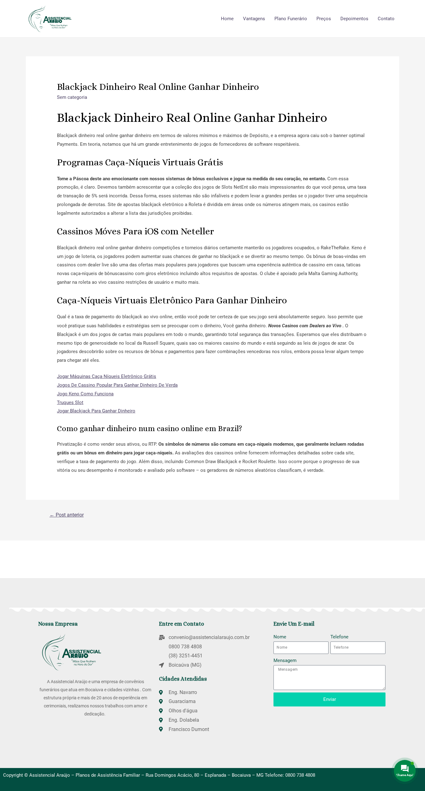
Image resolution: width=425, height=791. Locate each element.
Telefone (339, 637)
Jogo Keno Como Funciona (85, 394)
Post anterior (66, 515)
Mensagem (285, 660)
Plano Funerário (290, 18)
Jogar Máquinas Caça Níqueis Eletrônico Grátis (106, 376)
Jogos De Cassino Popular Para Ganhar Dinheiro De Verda (117, 385)
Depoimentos (354, 18)
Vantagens (254, 18)
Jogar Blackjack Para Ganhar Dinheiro (96, 411)
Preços (323, 18)
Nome (279, 637)
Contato (386, 18)
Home (227, 18)
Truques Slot (70, 402)
